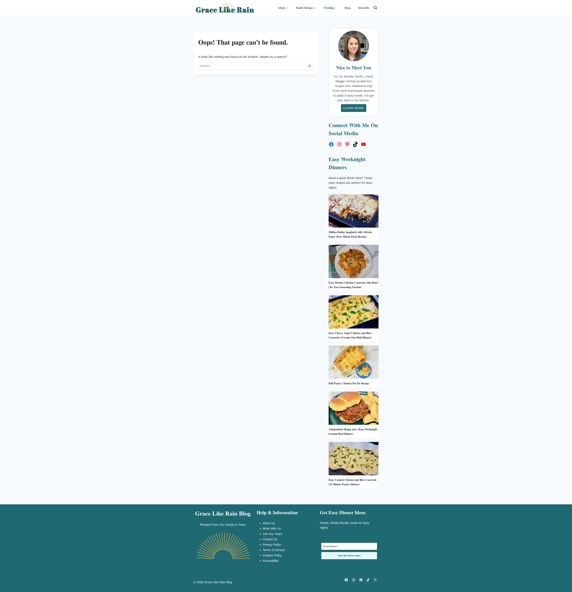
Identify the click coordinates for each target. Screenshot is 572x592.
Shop (347, 8)
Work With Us (272, 528)
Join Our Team (272, 534)
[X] (375, 580)
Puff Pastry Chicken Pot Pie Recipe (349, 383)
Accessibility (271, 560)
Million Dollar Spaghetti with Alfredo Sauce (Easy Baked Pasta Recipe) (350, 234)
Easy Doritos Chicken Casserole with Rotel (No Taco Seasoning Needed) (353, 285)
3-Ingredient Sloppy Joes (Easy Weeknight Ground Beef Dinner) (353, 431)
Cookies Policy (272, 555)
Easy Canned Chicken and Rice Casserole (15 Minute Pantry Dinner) (353, 482)
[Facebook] (346, 580)
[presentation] (354, 211)
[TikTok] (368, 580)
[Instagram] (353, 580)
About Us (269, 523)
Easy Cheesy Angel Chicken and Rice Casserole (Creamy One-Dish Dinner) (350, 335)
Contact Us (270, 539)
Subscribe (363, 8)
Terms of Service (274, 550)
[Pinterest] (361, 580)
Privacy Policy (272, 544)
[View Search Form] (375, 8)
